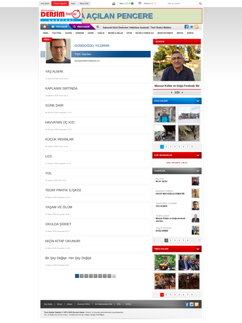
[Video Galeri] (81, 27)
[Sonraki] (114, 276)
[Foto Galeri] (60, 27)
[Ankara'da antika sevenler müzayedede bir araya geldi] (189, 281)
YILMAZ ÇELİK (170, 218)
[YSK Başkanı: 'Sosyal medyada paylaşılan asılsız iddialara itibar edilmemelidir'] (189, 262)
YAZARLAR (159, 171)
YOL (48, 173)
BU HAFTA (176, 163)
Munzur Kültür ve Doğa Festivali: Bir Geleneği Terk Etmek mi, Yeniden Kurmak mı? (177, 87)
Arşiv (73, 3)
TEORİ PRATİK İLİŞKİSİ (63, 190)
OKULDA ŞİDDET (58, 224)
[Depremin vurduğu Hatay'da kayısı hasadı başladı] (165, 262)
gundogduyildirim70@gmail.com (87, 61)
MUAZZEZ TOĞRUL (170, 192)
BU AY (184, 163)
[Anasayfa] (44, 27)
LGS (48, 156)
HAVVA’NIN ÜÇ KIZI (60, 122)
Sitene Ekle (84, 3)
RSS (119, 304)
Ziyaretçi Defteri (83, 304)
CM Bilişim (100, 315)
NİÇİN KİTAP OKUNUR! (62, 241)
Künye (59, 304)
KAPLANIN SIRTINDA (61, 88)
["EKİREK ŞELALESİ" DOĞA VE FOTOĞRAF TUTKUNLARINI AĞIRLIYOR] (165, 114)
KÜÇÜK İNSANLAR (59, 139)
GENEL (128, 304)
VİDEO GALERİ (161, 249)
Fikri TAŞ (161, 180)
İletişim (69, 304)
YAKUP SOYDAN (163, 229)
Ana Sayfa (45, 3)
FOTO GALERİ (160, 101)
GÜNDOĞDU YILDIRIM (166, 204)
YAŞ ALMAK (54, 71)
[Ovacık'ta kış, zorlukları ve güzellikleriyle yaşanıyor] (189, 114)
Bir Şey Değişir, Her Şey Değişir (68, 258)
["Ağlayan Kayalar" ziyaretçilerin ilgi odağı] (189, 133)
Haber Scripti (90, 315)
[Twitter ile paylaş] (191, 27)
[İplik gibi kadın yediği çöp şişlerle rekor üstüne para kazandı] (165, 281)
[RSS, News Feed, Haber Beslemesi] (196, 27)
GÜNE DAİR (54, 105)
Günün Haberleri (60, 3)
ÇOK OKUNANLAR (163, 155)
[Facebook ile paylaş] (186, 27)
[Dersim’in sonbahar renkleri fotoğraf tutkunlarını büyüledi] (165, 133)
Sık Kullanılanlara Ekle (103, 304)
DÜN (168, 163)
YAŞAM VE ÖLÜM (58, 207)
